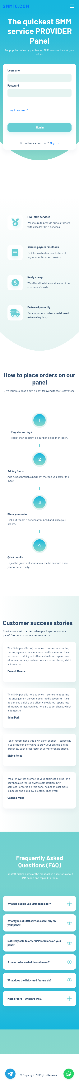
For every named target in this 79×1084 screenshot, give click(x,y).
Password (13, 85)
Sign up (54, 143)
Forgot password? (17, 110)
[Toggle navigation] (72, 6)
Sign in (39, 127)
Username (13, 70)
